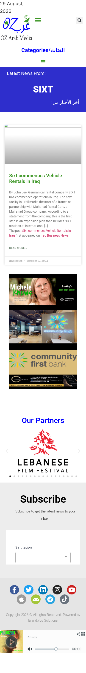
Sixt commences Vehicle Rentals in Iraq (35, 178)
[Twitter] (28, 590)
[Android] (36, 599)
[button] (38, 20)
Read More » (18, 248)
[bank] (43, 388)
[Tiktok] (64, 599)
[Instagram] (57, 590)
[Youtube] (72, 590)
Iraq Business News (55, 235)
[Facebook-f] (14, 590)
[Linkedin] (43, 590)
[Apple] (21, 599)
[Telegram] (50, 599)
